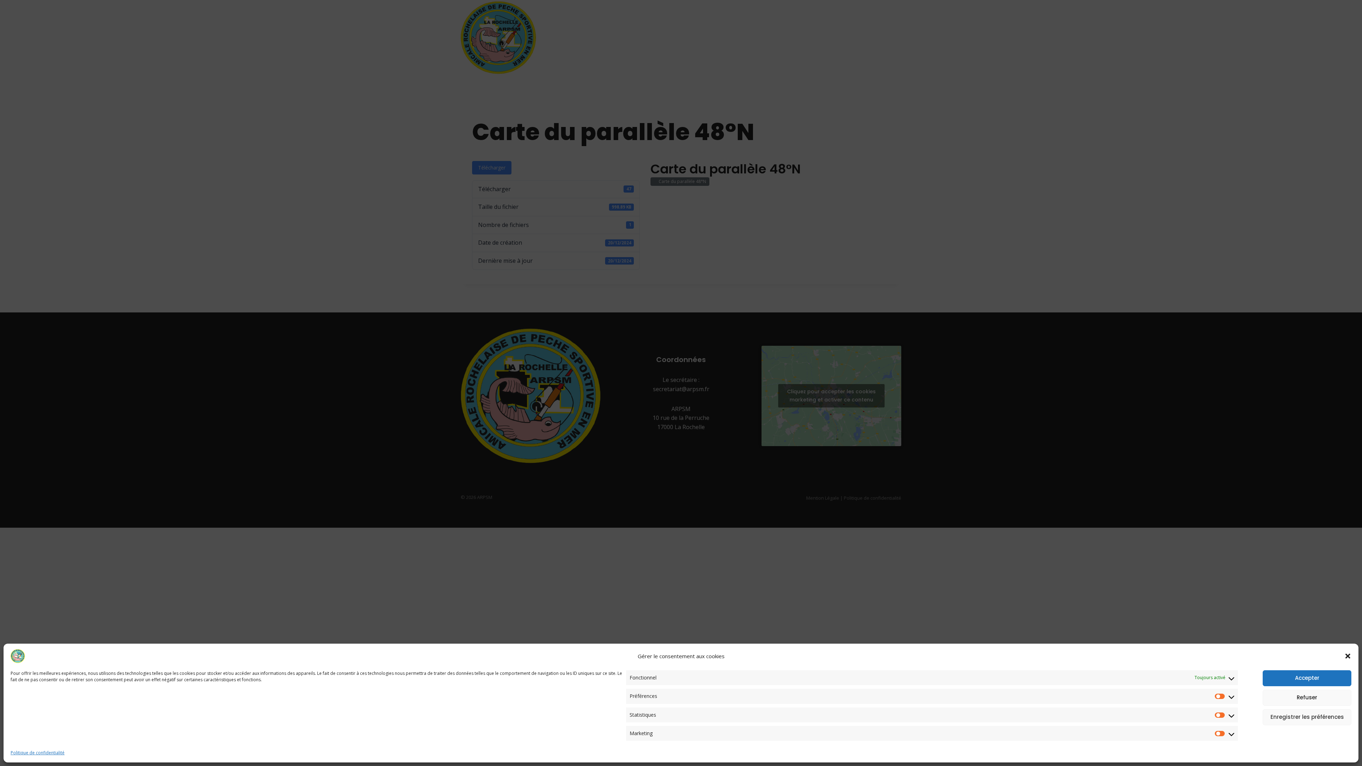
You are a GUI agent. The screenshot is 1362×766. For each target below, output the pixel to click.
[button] (1347, 656)
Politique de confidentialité (38, 753)
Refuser (1307, 697)
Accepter (1307, 678)
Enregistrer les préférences (1307, 717)
